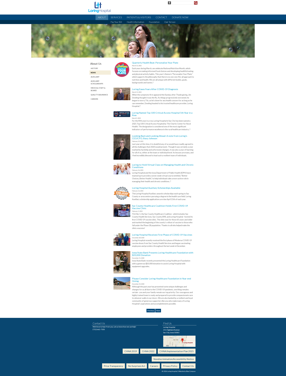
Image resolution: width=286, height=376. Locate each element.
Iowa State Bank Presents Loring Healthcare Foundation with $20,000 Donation (162, 253)
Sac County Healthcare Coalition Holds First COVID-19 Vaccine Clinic (160, 207)
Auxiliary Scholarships (97, 82)
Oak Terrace (169, 22)
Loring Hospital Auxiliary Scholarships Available (156, 187)
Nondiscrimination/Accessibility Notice (174, 359)
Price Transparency (113, 366)
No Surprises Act (136, 366)
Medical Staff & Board (98, 89)
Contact (161, 17)
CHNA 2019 (130, 351)
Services (116, 17)
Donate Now (180, 17)
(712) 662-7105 (99, 329)
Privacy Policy (170, 366)
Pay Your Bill (116, 22)
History (94, 68)
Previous (150, 310)
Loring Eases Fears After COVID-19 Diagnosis (155, 89)
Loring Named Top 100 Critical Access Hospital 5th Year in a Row (162, 114)
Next (158, 310)
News (93, 73)
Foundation (154, 22)
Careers (94, 99)
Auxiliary (95, 77)
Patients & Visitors (139, 17)
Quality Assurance (99, 95)
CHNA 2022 (148, 351)
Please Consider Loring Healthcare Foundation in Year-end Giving (161, 279)
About (102, 17)
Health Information (135, 22)
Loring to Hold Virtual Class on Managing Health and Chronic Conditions (163, 165)
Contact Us (188, 366)
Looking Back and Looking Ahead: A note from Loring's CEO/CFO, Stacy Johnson (159, 137)
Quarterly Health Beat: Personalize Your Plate (155, 62)
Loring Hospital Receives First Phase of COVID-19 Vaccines (162, 234)
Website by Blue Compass (187, 371)
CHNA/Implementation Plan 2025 (177, 351)
